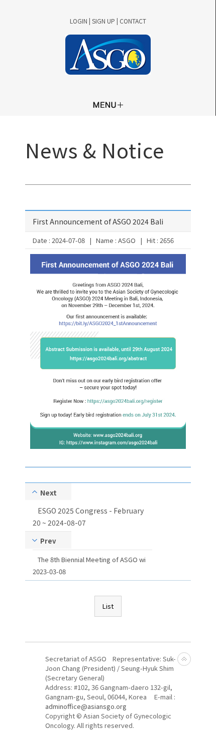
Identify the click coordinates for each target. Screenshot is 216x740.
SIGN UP (103, 21)
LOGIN (78, 21)
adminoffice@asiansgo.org (86, 706)
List (108, 606)
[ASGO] (108, 55)
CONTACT (133, 21)
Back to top (184, 659)
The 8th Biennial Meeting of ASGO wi (92, 559)
